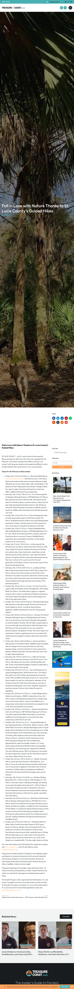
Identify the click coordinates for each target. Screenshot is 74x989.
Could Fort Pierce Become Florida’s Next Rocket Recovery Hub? (62, 528)
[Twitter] (71, 2)
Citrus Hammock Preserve (14, 479)
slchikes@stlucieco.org (10, 850)
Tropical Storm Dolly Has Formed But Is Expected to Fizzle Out (61, 615)
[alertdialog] (37, 986)
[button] (61, 7)
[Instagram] (68, 2)
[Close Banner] (72, 987)
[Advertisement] (25, 427)
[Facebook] (65, 2)
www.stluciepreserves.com (11, 890)
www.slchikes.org (11, 847)
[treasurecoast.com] (70, 8)
